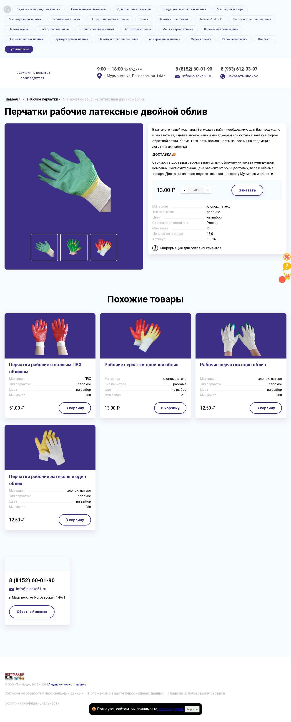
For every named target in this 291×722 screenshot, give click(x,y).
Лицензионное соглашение (67, 684)
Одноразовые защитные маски (38, 9)
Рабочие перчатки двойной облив (141, 364)
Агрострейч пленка (138, 29)
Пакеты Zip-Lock (210, 19)
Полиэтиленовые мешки (97, 29)
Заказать (247, 190)
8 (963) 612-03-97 (239, 69)
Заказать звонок (242, 76)
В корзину (74, 408)
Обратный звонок (32, 612)
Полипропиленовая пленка (110, 19)
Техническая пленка (66, 19)
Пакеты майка (19, 29)
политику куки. (171, 709)
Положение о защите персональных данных (126, 693)
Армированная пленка (164, 39)
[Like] (287, 260)
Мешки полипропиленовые (252, 19)
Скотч (144, 19)
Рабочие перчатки (234, 39)
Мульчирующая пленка (25, 19)
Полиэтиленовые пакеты (88, 9)
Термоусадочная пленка (71, 39)
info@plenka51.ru (197, 76)
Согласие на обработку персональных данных (44, 693)
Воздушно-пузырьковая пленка (184, 9)
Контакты (265, 39)
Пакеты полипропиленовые (118, 39)
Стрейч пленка (201, 39)
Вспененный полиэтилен (221, 29)
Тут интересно (19, 49)
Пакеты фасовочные (54, 29)
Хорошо (192, 709)
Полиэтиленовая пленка (26, 39)
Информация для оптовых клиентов (190, 248)
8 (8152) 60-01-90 (194, 69)
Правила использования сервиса (196, 693)
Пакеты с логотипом (173, 19)
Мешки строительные (178, 29)
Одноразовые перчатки (134, 9)
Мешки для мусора (230, 9)
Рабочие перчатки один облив (233, 364)
